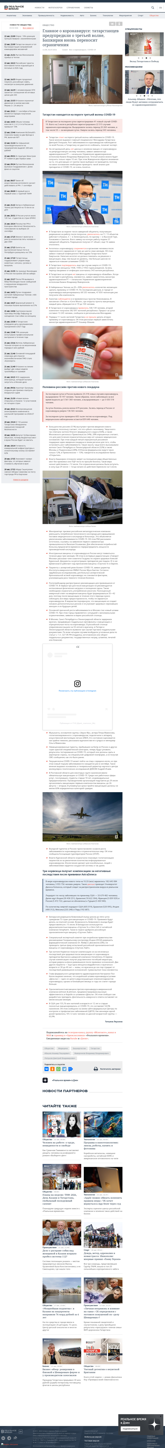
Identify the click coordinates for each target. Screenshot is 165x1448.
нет (72, 149)
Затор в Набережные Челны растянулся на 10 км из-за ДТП (19, 207)
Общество (154, 15)
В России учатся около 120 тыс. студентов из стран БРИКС (20, 216)
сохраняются (80, 248)
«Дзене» (84, 1038)
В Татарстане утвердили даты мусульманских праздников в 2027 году (18, 324)
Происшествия (50, 1247)
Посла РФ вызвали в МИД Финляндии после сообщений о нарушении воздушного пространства (20, 283)
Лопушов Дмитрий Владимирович (59, 1058)
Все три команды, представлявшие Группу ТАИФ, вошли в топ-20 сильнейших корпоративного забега (102, 1261)
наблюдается (64, 299)
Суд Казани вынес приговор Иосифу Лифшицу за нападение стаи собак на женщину (20, 313)
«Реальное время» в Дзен (65, 1080)
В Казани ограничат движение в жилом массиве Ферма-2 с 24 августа (19, 103)
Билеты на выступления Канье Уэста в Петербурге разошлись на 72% (18, 250)
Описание (151, 1441)
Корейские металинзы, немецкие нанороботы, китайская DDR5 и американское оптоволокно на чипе (101, 1150)
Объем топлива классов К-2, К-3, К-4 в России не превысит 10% (18, 124)
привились (83, 308)
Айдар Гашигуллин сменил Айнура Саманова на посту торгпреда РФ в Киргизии (19, 472)
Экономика (27, 15)
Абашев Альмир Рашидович (57, 1053)
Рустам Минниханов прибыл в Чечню (19, 56)
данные (91, 884)
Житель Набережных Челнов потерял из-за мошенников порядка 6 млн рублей (20, 345)
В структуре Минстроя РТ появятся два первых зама (20, 157)
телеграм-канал (76, 1032)
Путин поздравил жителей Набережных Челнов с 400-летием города (20, 294)
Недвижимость (67, 15)
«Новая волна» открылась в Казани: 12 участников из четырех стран (20, 400)
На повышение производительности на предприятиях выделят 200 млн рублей (18, 147)
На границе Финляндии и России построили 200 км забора (20, 272)
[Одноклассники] (119, 24)
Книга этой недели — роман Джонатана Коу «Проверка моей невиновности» (103, 1374)
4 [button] (150, 58)
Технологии (108, 15)
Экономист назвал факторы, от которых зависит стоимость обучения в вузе (18, 461)
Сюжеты (88, 7)
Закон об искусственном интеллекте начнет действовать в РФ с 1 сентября (19, 183)
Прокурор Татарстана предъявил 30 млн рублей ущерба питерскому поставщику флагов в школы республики (62, 1377)
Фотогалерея (55, 7)
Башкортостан (79, 1048)
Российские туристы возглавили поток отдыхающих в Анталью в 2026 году (19, 65)
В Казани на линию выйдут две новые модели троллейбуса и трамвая (18, 369)
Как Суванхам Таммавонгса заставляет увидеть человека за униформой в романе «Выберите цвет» (61, 1149)
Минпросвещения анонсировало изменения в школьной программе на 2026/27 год (19, 413)
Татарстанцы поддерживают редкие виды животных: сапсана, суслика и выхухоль (17, 262)
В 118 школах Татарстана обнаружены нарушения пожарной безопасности (16, 426)
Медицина (63, 1048)
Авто (82, 15)
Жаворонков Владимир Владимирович (91, 1053)
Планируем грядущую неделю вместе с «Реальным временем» (61, 1202)
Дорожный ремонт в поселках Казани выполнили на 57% (20, 304)
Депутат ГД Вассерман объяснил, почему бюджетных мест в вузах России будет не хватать (20, 437)
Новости (39, 7)
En (160, 7)
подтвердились (69, 265)
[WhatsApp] (58, 1069)
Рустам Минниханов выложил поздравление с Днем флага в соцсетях (19, 166)
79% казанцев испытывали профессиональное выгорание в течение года (18, 334)
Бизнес (93, 15)
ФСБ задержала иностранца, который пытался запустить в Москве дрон (18, 379)
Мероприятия (125, 15)
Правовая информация (152, 1437)
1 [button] (138, 58)
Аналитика (11, 15)
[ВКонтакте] (112, 24)
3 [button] (146, 58)
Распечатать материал (110, 1069)
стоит (61, 137)
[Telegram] (64, 1069)
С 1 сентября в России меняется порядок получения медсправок (19, 113)
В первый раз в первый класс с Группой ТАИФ (18, 192)
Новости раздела (20, 480)
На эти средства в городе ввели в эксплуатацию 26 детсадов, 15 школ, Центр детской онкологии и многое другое (61, 1319)
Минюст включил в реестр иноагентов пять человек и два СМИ (19, 239)
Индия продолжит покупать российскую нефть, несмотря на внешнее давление (18, 82)
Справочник (73, 7)
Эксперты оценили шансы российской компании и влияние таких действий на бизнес (103, 1205)
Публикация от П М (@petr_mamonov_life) (77, 723)
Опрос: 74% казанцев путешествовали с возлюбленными (20, 37)
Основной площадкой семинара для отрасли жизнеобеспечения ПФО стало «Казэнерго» (19, 357)
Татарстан (95, 1048)
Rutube (73, 1038)
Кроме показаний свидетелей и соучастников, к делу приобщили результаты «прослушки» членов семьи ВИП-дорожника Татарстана (103, 1319)
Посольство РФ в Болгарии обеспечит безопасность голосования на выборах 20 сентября (19, 227)
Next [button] (162, 44)
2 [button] (142, 58)
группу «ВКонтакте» (96, 1032)
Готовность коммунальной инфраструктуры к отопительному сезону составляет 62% (19, 449)
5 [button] (152, 96)
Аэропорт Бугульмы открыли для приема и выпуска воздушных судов (18, 390)
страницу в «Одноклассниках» (69, 1035)
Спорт (140, 15)
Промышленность (46, 15)
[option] (144, 44)
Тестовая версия (91, 1440)
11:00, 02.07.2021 (50, 50)
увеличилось (93, 234)
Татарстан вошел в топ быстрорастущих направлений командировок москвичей (20, 46)
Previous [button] (127, 44)
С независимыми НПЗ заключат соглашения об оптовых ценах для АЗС (19, 92)
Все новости (28, 28)
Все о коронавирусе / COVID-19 (82, 50)
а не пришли (90, 317)
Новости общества (20, 25)
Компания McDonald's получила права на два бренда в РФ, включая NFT (19, 135)
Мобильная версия (92, 1437)
